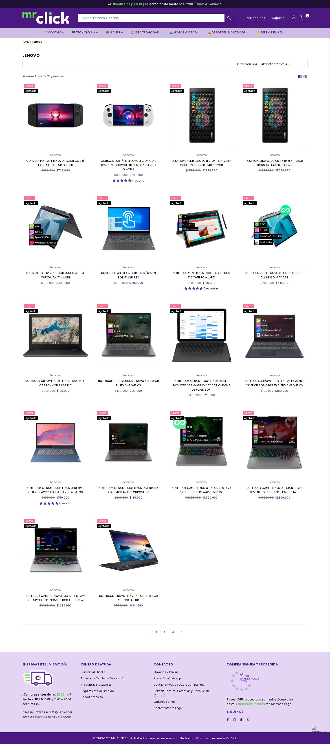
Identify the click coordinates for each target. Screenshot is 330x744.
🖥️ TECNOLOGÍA (84, 32)
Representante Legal (168, 708)
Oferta (29, 86)
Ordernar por (247, 64)
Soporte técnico (92, 697)
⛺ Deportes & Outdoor (226, 32)
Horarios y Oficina (166, 672)
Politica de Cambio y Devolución (103, 678)
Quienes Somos (164, 702)
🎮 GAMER (113, 32)
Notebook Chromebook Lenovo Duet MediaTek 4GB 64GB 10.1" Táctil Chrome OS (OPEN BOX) (201, 385)
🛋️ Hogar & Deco (183, 32)
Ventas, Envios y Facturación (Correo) (180, 685)
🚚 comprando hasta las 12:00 (164, 4)
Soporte (278, 18)
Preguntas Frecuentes (96, 685)
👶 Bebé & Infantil (270, 32)
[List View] (305, 76)
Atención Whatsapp (167, 678)
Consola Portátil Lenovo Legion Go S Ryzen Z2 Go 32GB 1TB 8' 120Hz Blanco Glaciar (128, 165)
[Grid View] (299, 76)
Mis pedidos (256, 18)
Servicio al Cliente (93, 672)
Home (25, 42)
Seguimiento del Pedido (97, 691)
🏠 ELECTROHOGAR (145, 32)
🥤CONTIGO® (54, 32)
